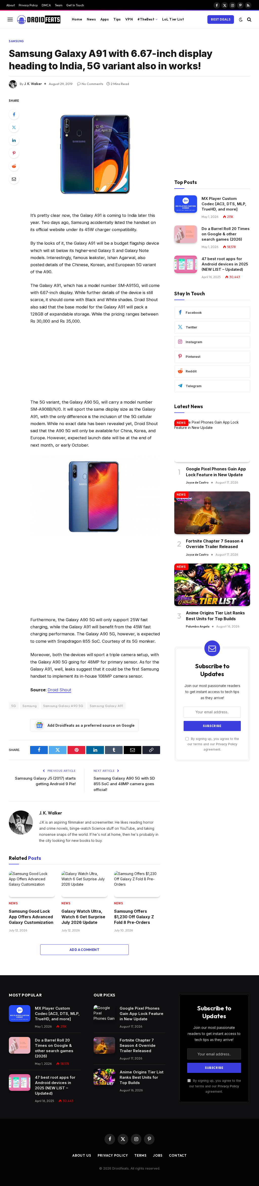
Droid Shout (59, 689)
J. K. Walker (33, 84)
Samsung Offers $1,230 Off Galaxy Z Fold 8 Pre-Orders (134, 917)
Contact (178, 1155)
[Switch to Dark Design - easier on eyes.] (241, 19)
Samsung (16, 41)
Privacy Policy (28, 5)
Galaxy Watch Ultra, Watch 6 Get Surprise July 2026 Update (83, 917)
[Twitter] (14, 127)
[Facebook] (14, 114)
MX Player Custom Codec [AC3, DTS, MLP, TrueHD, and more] (224, 204)
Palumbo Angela (197, 626)
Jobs (158, 1155)
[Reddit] (14, 166)
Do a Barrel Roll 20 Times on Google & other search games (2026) (226, 234)
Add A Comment (84, 950)
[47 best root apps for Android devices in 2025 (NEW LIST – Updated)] (185, 264)
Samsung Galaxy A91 (106, 706)
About (10, 5)
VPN (129, 19)
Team (58, 5)
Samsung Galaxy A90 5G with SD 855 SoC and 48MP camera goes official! (124, 784)
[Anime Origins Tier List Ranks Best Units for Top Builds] (212, 585)
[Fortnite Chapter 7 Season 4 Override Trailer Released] (212, 512)
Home (77, 19)
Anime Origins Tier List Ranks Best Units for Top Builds (215, 615)
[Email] (14, 179)
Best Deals (220, 19)
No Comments (92, 84)
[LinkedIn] (14, 140)
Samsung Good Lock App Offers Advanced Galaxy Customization (31, 917)
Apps (104, 19)
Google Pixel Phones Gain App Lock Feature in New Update (216, 471)
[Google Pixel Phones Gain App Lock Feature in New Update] (212, 441)
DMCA (46, 5)
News (91, 19)
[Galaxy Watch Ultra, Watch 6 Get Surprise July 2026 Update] (84, 884)
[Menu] (10, 19)
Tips (117, 19)
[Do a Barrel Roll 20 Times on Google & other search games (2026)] (185, 234)
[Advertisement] (95, 362)
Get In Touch (75, 5)
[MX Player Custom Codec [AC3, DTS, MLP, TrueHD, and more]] (185, 204)
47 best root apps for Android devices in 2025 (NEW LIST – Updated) (225, 264)
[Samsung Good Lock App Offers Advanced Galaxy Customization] (32, 884)
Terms (140, 1155)
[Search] (248, 19)
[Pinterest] (14, 153)
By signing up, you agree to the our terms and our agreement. (213, 744)
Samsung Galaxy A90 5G (63, 706)
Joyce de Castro (197, 482)
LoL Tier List (173, 19)
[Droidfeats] (38, 19)
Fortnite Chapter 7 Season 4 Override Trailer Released (214, 543)
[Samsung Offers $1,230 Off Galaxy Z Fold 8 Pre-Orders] (137, 884)
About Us (81, 1155)
